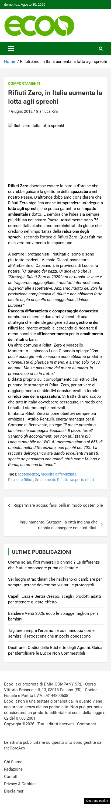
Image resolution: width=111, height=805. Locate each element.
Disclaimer (13, 791)
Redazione (13, 769)
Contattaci (86, 724)
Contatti (11, 776)
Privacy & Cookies (20, 783)
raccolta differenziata (59, 474)
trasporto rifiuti (81, 479)
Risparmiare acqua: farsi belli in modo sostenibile (58, 505)
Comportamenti (24, 83)
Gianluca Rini (47, 111)
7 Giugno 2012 (20, 111)
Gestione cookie (97, 801)
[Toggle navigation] (11, 48)
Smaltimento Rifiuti (51, 479)
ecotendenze (28, 474)
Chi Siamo (13, 761)
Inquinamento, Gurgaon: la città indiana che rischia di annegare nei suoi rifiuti (59, 525)
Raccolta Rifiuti (20, 479)
